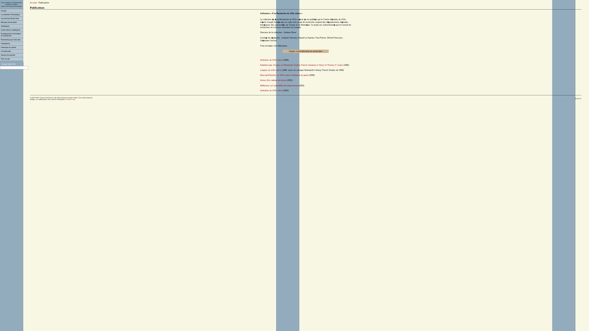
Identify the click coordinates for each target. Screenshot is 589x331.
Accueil (33, 3)
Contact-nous (70, 99)
